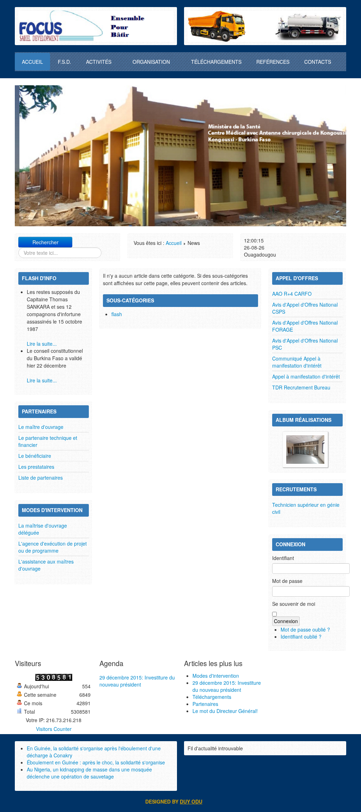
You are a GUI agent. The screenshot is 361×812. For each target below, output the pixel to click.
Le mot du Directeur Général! (225, 710)
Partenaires (205, 703)
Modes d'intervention (215, 675)
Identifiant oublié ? (301, 636)
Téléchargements (211, 696)
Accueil (174, 242)
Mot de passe (287, 580)
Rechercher (45, 242)
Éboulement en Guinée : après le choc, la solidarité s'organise (96, 762)
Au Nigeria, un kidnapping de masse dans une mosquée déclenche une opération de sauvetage (89, 773)
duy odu (191, 801)
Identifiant (283, 557)
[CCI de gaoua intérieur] (305, 448)
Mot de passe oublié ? (305, 629)
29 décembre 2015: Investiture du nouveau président (137, 681)
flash (116, 314)
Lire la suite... (42, 343)
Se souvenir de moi (293, 603)
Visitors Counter (54, 728)
